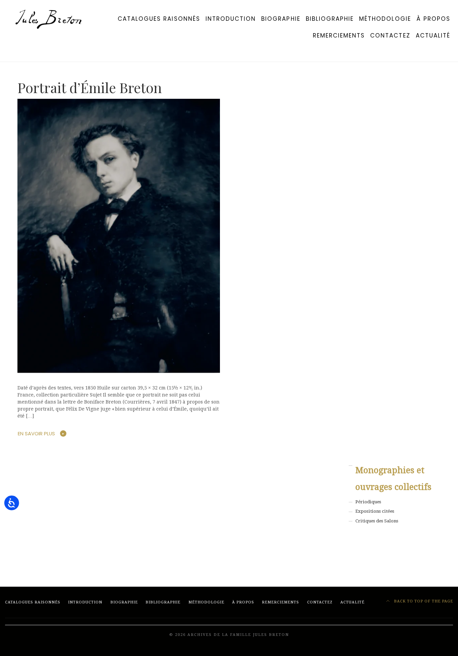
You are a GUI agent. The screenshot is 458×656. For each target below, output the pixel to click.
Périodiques (368, 501)
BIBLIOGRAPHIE (330, 19)
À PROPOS (433, 19)
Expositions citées (374, 511)
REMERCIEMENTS (339, 35)
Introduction (231, 19)
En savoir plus (36, 433)
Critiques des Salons (376, 520)
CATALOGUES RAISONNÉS (159, 19)
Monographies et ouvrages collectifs (393, 478)
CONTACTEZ (390, 35)
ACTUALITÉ (433, 35)
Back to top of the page (423, 601)
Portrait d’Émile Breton (89, 87)
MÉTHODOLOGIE (385, 19)
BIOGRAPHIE (280, 19)
